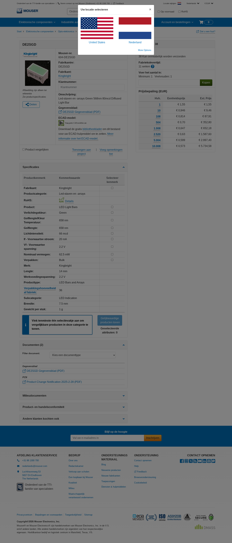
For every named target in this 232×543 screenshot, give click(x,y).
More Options (144, 50)
